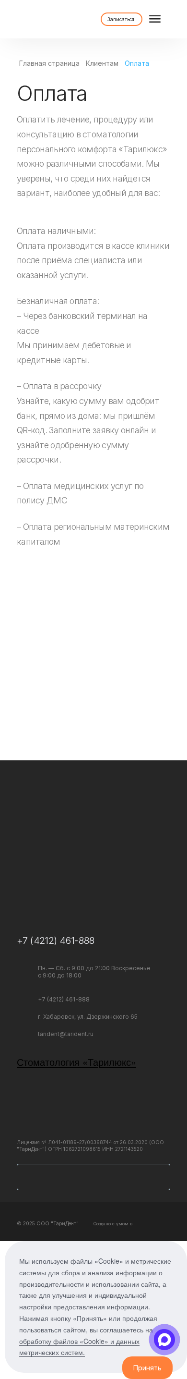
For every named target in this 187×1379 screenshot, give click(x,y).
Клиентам (102, 63)
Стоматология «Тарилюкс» (76, 1062)
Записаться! (121, 19)
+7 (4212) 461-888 (55, 940)
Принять (147, 1368)
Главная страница (49, 63)
